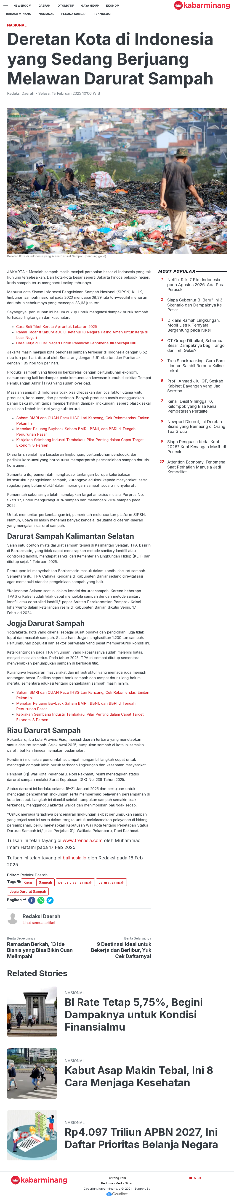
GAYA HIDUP (90, 5)
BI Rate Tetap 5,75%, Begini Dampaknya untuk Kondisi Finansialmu (134, 1014)
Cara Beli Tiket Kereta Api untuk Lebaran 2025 (56, 326)
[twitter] (50, 900)
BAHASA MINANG (18, 14)
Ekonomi (113, 5)
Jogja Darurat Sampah (28, 891)
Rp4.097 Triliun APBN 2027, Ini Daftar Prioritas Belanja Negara (141, 1138)
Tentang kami (117, 1178)
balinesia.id (74, 858)
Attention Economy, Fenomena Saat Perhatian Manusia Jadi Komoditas (196, 467)
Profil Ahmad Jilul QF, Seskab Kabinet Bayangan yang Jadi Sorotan (195, 386)
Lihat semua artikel (39, 922)
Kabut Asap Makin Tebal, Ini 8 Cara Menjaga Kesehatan (139, 1076)
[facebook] (31, 900)
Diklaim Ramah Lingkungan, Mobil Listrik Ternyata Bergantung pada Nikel (193, 325)
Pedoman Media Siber (117, 1183)
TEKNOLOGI (102, 14)
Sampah (45, 882)
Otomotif (66, 5)
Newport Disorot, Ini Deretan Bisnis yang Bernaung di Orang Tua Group (196, 426)
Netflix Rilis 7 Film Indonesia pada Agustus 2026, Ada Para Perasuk (195, 284)
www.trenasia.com (83, 840)
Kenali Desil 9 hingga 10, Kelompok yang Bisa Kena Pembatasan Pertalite (191, 406)
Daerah (44, 5)
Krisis (28, 882)
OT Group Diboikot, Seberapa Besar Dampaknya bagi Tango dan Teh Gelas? (196, 345)
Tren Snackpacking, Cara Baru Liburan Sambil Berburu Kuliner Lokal (196, 365)
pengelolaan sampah (75, 882)
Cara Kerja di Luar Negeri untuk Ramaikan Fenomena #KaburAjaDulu (76, 343)
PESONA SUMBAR (73, 14)
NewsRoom (22, 5)
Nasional (46, 14)
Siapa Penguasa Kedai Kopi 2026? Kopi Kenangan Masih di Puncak (196, 446)
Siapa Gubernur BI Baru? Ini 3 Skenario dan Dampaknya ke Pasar (195, 305)
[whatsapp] (41, 900)
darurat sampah (111, 882)
